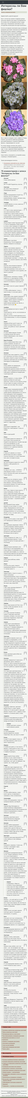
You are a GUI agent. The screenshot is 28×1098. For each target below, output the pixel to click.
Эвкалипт (5, 1084)
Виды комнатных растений (10, 1032)
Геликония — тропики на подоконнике (13, 1086)
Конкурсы (5, 1039)
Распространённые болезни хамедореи (13, 1059)
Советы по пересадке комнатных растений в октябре (14, 1064)
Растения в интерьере (9, 1043)
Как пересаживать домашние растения (13, 1035)
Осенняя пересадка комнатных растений (14, 1061)
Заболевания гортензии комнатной (12, 1082)
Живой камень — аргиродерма (11, 1072)
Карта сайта (6, 1049)
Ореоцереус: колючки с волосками (12, 1068)
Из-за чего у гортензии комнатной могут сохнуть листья (14, 1079)
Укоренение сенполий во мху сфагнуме (14, 163)
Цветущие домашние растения (11, 1047)
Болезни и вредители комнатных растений (14, 1030)
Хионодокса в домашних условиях (12, 1077)
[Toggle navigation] (3, 2)
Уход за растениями (8, 1045)
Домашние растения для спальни (12, 1066)
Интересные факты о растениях (11, 1034)
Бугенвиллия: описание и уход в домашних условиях (14, 1074)
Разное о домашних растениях (8, 12)
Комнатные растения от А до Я (11, 1037)
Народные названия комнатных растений (14, 1070)
